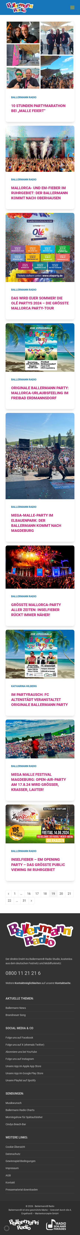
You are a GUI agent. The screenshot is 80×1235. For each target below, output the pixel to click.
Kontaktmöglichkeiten (28, 983)
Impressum (12, 1168)
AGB (8, 1175)
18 (46, 894)
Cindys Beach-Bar (16, 1124)
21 (70, 894)
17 (38, 894)
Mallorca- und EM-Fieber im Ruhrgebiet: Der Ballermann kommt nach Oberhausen (39, 193)
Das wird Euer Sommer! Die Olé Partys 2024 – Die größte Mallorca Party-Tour (40, 303)
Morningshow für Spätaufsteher (24, 1117)
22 (10, 901)
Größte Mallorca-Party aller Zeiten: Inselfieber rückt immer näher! (36, 610)
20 (62, 894)
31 (25, 901)
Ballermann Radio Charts (20, 1110)
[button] (72, 7)
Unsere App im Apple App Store (23, 1066)
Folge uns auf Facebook (19, 1037)
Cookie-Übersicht (15, 1146)
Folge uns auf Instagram (20, 1058)
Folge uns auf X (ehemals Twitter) (25, 1044)
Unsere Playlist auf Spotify (21, 1080)
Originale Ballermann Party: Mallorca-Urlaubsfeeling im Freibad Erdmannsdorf (40, 393)
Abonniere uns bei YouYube (21, 1051)
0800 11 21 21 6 (23, 973)
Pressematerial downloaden (22, 1189)
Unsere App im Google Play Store (24, 1073)
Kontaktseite (63, 983)
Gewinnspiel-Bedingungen (21, 1161)
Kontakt (10, 1182)
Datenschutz (13, 1153)
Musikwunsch (14, 1102)
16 (30, 894)
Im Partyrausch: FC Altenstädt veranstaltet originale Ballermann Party (39, 699)
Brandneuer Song (16, 1015)
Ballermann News (16, 1007)
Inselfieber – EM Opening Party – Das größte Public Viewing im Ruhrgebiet (38, 864)
